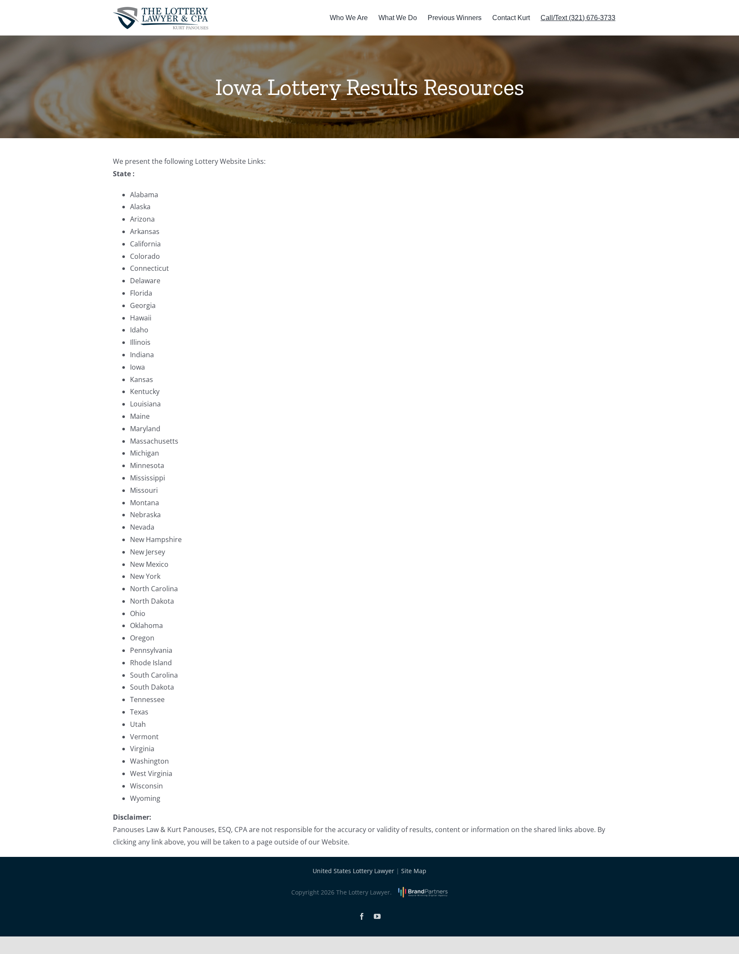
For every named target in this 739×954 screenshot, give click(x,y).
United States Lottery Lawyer (353, 871)
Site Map (413, 871)
